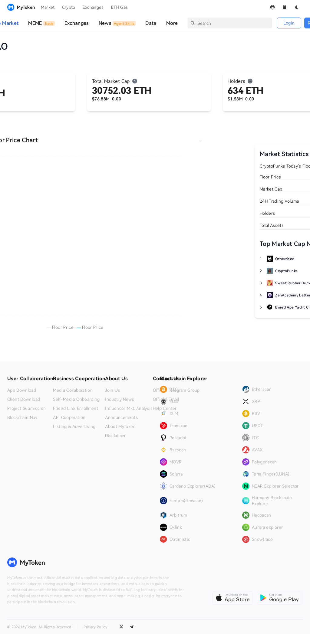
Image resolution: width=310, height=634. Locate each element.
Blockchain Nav (22, 417)
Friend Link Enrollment (75, 408)
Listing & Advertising (74, 426)
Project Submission (26, 408)
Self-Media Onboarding (76, 399)
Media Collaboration (73, 390)
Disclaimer (115, 435)
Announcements (121, 417)
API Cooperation (69, 417)
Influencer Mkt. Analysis (129, 408)
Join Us (112, 390)
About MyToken (120, 426)
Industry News (119, 399)
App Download (21, 390)
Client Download (23, 399)
